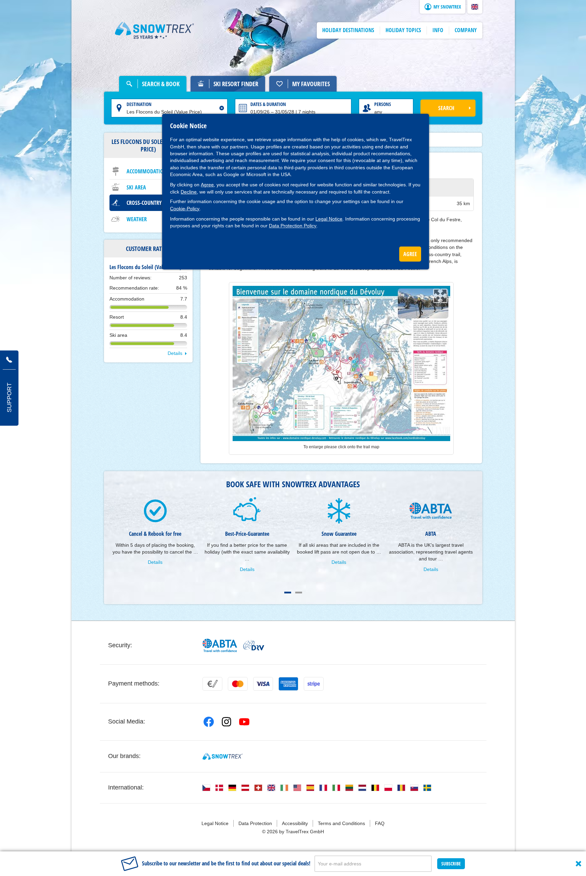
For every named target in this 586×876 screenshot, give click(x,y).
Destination (139, 104)
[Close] (578, 863)
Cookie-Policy (184, 208)
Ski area (136, 187)
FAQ (380, 823)
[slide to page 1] (287, 592)
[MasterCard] (238, 684)
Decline (189, 192)
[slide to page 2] (298, 592)
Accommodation (147, 171)
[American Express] (288, 684)
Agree (207, 184)
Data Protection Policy (292, 225)
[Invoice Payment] (212, 684)
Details (175, 353)
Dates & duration (268, 104)
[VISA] (263, 684)
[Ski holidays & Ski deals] (154, 30)
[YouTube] (244, 722)
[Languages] (206, 788)
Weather (137, 219)
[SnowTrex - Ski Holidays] (223, 756)
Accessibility (295, 823)
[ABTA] (220, 645)
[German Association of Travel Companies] (253, 645)
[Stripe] (314, 684)
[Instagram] (226, 722)
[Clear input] (221, 108)
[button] (474, 7)
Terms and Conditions (341, 823)
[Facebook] (209, 722)
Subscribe (451, 863)
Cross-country (144, 203)
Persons (382, 104)
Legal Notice (328, 219)
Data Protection (255, 823)
